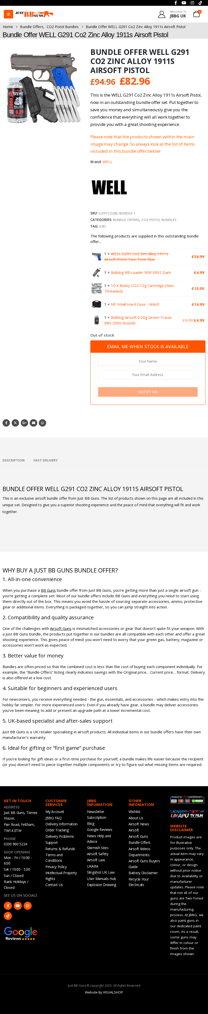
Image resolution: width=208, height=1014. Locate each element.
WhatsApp (42, 423)
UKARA (92, 866)
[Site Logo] (34, 14)
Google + (24, 423)
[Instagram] (28, 906)
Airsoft (134, 830)
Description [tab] (14, 460)
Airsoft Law (96, 859)
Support (51, 842)
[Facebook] (8, 906)
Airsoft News (139, 824)
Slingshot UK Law (100, 872)
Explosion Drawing (101, 884)
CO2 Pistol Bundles (159, 219)
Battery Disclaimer (143, 872)
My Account (54, 811)
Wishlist (135, 811)
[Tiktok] (8, 916)
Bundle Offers (126, 219)
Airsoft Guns (61, 628)
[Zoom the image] (21, 929)
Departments (139, 854)
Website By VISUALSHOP (104, 992)
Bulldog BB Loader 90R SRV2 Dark (141, 272)
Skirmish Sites (98, 847)
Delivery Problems (59, 836)
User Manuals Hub (101, 878)
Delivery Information (61, 824)
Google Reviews (99, 829)
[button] (78, 122)
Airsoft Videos (139, 848)
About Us (136, 817)
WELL (107, 161)
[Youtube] (18, 906)
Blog (90, 823)
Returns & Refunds (60, 848)
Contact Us (54, 884)
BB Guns (48, 590)
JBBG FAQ (53, 817)
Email (33, 423)
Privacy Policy (56, 866)
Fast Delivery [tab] (45, 460)
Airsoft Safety (97, 853)
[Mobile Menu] (8, 14)
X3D (102, 226)
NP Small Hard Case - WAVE (135, 304)
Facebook (6, 423)
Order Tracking (57, 830)
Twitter (15, 423)
